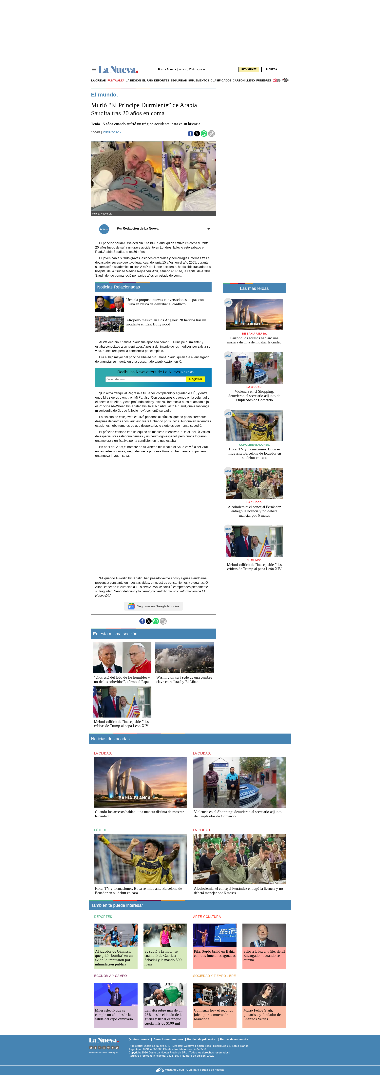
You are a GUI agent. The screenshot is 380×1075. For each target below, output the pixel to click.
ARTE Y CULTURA (207, 916)
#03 (228, 413)
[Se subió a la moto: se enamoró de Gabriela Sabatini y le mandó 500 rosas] (165, 935)
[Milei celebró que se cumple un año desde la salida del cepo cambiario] (116, 994)
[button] (190, 133)
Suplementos (198, 80)
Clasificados (221, 80)
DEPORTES (103, 916)
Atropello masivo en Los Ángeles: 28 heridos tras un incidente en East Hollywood (166, 322)
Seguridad (179, 80)
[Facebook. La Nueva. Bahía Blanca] (95, 1047)
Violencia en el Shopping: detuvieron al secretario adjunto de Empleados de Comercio (254, 395)
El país (147, 80)
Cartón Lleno (244, 80)
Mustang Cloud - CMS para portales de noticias (194, 1069)
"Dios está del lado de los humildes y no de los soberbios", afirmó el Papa (122, 679)
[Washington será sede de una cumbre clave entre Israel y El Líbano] (184, 657)
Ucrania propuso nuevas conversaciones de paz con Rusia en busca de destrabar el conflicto (165, 302)
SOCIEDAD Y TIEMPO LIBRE (214, 976)
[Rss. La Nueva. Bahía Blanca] (117, 1047)
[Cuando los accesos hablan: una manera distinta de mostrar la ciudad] (254, 314)
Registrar (195, 379)
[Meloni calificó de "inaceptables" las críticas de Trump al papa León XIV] (122, 701)
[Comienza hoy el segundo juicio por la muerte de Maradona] (215, 994)
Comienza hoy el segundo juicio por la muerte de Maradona (214, 1014)
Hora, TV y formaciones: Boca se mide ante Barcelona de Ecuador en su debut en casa (254, 453)
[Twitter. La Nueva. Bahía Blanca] (100, 1047)
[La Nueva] (118, 69)
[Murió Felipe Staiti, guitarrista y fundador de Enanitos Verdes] (264, 994)
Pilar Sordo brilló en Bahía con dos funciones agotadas (215, 953)
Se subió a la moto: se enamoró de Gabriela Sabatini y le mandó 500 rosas (163, 957)
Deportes (161, 80)
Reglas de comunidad (235, 1039)
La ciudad (98, 80)
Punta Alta (115, 80)
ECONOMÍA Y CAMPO (110, 976)
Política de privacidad (202, 1039)
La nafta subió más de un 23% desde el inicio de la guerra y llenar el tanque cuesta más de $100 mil (163, 1016)
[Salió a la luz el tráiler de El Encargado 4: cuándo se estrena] (264, 935)
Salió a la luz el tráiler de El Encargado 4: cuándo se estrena (264, 955)
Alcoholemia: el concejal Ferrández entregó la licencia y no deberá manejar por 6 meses (254, 511)
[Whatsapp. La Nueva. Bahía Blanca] (91, 1047)
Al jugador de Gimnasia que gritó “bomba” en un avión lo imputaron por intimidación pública (114, 957)
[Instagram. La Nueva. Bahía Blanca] (104, 1047)
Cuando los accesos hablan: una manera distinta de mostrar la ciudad (254, 340)
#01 (228, 302)
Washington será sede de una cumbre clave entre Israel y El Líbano (184, 679)
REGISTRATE (248, 69)
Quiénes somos (139, 1039)
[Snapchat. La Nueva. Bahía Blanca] (113, 1047)
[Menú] (94, 69)
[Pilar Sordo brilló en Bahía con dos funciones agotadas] (215, 935)
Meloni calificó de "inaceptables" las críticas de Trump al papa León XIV (121, 724)
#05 (228, 529)
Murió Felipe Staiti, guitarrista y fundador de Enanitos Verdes (262, 1014)
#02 (228, 356)
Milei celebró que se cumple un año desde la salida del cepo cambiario (114, 1014)
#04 (228, 471)
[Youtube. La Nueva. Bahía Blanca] (108, 1047)
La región (133, 80)
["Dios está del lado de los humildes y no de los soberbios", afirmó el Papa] (122, 657)
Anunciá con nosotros (168, 1039)
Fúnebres (263, 80)
